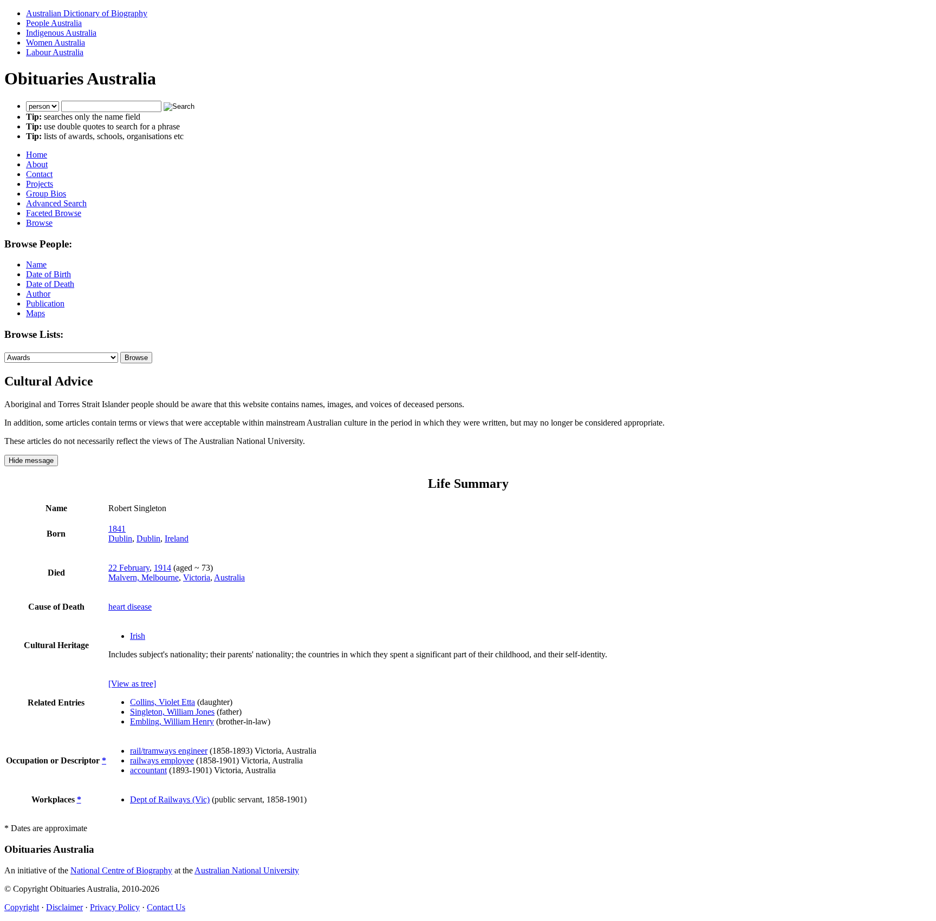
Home (36, 154)
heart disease (130, 606)
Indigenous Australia (61, 32)
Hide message (31, 460)
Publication (45, 303)
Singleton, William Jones (172, 711)
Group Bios (46, 193)
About (37, 164)
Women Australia (55, 42)
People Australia (54, 23)
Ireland (176, 538)
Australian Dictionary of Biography (86, 13)
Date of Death (50, 284)
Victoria (196, 577)
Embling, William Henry (172, 721)
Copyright (21, 907)
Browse (39, 222)
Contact (39, 174)
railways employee (162, 760)
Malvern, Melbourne (143, 577)
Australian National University (246, 870)
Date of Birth (48, 274)
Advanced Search (56, 203)
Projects (39, 183)
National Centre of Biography (121, 870)
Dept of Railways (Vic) (170, 799)
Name (36, 264)
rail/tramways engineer (168, 750)
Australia (229, 577)
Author (38, 293)
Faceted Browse (53, 213)
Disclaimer (64, 907)
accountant (148, 770)
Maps (35, 313)
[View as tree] (132, 683)
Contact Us (166, 907)
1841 (117, 528)
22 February (129, 567)
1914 (162, 567)
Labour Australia (54, 52)
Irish (137, 636)
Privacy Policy (115, 907)
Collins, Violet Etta (162, 702)
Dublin (120, 538)
